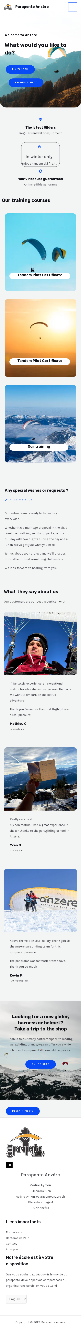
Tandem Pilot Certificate (39, 275)
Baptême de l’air (17, 1238)
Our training (39, 446)
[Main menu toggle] (72, 6)
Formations (14, 1232)
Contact (11, 1243)
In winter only (39, 156)
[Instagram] (9, 1165)
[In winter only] (39, 146)
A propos (12, 1249)
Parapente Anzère (32, 7)
